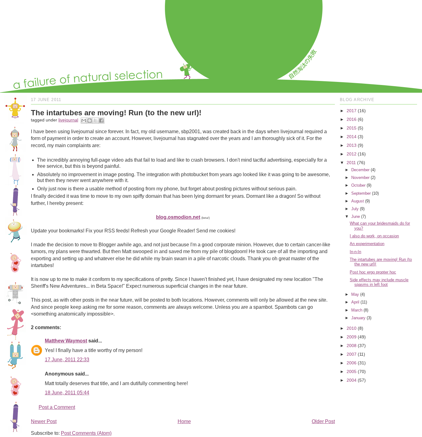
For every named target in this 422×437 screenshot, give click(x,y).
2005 (352, 371)
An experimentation (367, 243)
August (357, 201)
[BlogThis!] (90, 120)
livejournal (68, 119)
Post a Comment (57, 407)
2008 (352, 345)
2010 (352, 328)
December (360, 170)
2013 (352, 145)
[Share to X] (95, 120)
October (358, 185)
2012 (352, 153)
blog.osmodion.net (178, 217)
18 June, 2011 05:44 (67, 392)
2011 (351, 162)
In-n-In (355, 251)
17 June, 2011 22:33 (67, 359)
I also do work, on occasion (374, 236)
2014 (352, 136)
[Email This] (84, 120)
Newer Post (44, 421)
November (360, 177)
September (361, 193)
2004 (352, 380)
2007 (352, 354)
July (355, 208)
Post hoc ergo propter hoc (373, 272)
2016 (352, 119)
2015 (352, 127)
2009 (352, 336)
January (358, 318)
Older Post (323, 421)
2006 (352, 362)
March (356, 310)
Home (184, 421)
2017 (352, 110)
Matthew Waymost (66, 340)
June (355, 216)
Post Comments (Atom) (86, 433)
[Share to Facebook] (101, 120)
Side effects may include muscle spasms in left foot (379, 282)
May (355, 294)
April (355, 302)
